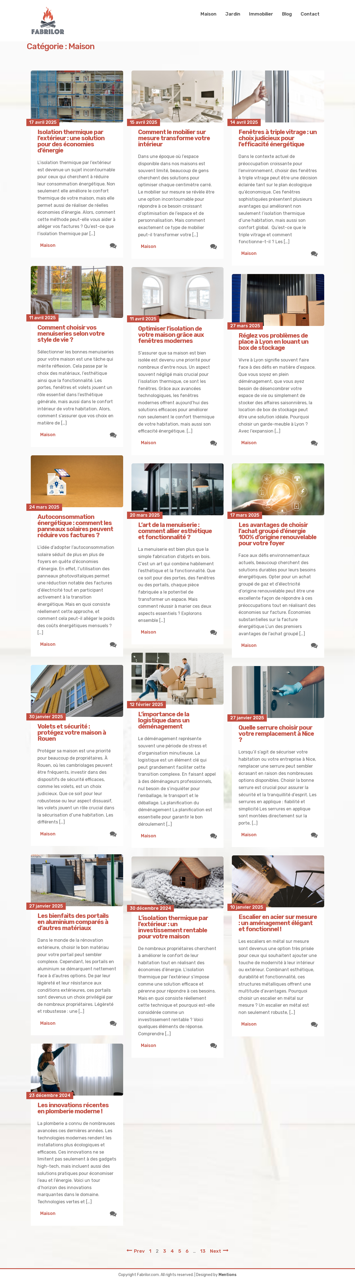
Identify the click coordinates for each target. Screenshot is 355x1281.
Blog (287, 14)
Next (215, 1251)
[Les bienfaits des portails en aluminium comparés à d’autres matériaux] (77, 880)
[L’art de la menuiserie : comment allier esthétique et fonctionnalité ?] (177, 489)
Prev (139, 1251)
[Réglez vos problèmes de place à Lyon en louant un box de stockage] (278, 300)
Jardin (232, 14)
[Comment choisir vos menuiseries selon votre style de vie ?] (77, 292)
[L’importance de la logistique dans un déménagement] (177, 679)
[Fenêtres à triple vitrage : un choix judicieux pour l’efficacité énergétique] (278, 96)
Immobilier (261, 14)
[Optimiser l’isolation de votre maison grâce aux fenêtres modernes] (177, 293)
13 (203, 1251)
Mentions (228, 1274)
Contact (310, 14)
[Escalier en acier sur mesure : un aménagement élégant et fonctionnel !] (278, 881)
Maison (208, 14)
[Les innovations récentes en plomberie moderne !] (77, 1070)
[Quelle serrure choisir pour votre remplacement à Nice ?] (278, 692)
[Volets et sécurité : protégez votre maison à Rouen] (77, 691)
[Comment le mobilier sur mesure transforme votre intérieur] (177, 96)
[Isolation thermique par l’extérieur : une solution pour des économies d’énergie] (77, 96)
